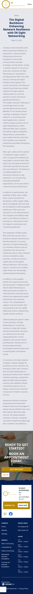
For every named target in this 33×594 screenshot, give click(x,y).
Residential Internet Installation (5, 556)
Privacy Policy (23, 589)
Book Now (23, 505)
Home (3, 527)
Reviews (4, 530)
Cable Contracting (7, 551)
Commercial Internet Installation (5, 564)
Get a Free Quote (16, 469)
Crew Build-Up (6, 547)
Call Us (5, 475)
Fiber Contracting (7, 544)
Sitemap (4, 534)
